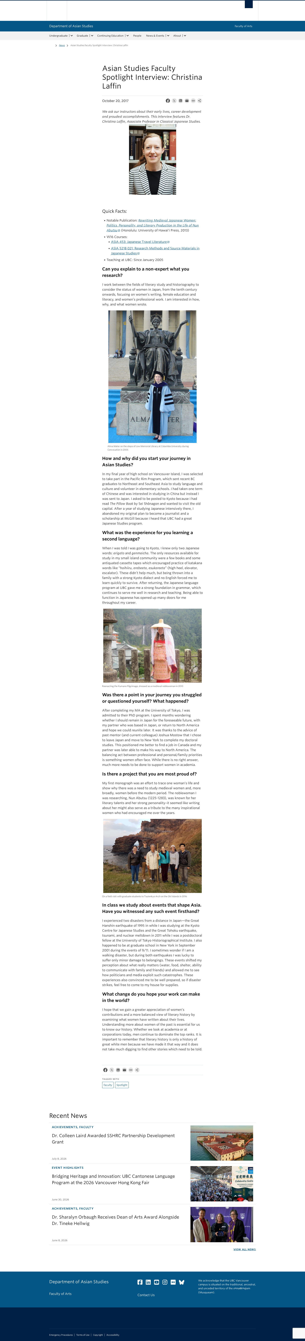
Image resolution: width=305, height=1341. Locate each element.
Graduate (82, 35)
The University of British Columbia (57, 11)
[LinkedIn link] (149, 1283)
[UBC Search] (249, 4)
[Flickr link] (174, 1283)
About (177, 35)
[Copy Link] (193, 101)
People (137, 35)
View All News (245, 1249)
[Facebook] (168, 101)
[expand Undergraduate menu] (72, 36)
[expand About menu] (185, 36)
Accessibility (112, 1335)
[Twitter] (174, 101)
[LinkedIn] (180, 101)
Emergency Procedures (61, 1335)
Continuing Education (110, 35)
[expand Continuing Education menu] (128, 36)
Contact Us (146, 1295)
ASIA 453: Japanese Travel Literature (139, 242)
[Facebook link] (141, 1283)
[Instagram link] (166, 1283)
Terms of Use (82, 1335)
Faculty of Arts (243, 26)
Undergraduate (58, 35)
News (62, 45)
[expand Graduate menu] (92, 36)
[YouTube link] (158, 1283)
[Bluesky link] (183, 1283)
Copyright (98, 1335)
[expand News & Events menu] (168, 36)
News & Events (155, 35)
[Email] (187, 101)
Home (51, 45)
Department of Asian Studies (71, 26)
